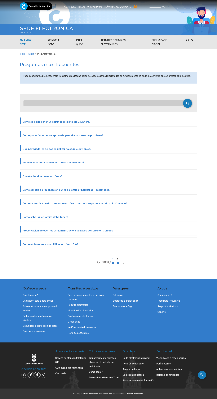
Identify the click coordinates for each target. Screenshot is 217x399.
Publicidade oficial (159, 42)
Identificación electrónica (80, 310)
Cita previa (60, 373)
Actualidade (94, 7)
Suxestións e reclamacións (69, 368)
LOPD (85, 393)
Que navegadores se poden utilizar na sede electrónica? (56, 149)
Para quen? (79, 42)
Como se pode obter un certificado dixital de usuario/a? (56, 121)
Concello (70, 7)
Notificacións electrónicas (81, 316)
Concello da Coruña (36, 7)
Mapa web (93, 393)
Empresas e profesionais (125, 301)
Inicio (22, 54)
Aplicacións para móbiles (169, 369)
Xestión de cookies (135, 393)
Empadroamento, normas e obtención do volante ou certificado (102, 362)
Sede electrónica (46, 28)
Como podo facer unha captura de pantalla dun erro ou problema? (62, 135)
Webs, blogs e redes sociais (171, 358)
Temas (81, 7)
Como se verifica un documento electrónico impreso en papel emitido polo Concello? (74, 203)
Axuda (190, 40)
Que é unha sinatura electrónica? (42, 176)
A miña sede (25, 42)
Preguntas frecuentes (169, 301)
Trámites (109, 7)
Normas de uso (105, 393)
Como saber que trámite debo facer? (45, 217)
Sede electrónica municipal (136, 358)
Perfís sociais (163, 363)
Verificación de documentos (82, 327)
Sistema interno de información (138, 380)
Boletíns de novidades (167, 375)
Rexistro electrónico (78, 305)
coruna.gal (26, 33)
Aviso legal (77, 393)
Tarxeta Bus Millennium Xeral (104, 377)
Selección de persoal (133, 375)
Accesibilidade (119, 393)
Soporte (162, 312)
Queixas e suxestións (34, 331)
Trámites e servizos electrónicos (113, 42)
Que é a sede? (30, 295)
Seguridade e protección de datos (40, 326)
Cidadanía (118, 295)
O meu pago (74, 322)
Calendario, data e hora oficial (38, 301)
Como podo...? (165, 295)
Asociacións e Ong (122, 306)
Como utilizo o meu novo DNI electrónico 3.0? (50, 244)
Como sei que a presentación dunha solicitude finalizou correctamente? (66, 190)
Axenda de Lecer (131, 369)
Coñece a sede (53, 42)
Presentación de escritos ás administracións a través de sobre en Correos (67, 230)
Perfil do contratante (78, 333)
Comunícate (123, 7)
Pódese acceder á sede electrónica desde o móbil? (54, 162)
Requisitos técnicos (168, 306)
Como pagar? (96, 372)
